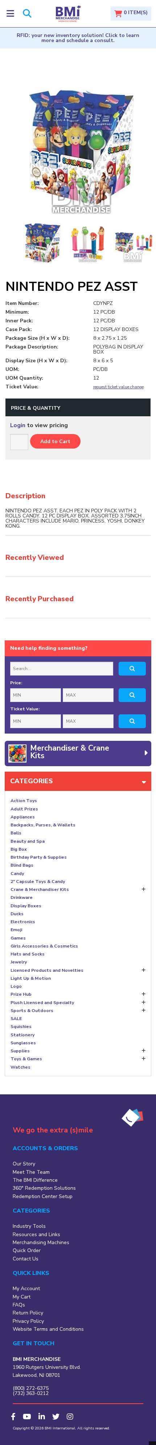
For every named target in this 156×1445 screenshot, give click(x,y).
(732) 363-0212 (31, 1393)
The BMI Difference (35, 1180)
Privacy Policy (28, 1321)
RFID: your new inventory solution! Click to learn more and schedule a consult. (78, 38)
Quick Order (27, 1250)
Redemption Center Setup (43, 1196)
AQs (20, 1304)
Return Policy (28, 1312)
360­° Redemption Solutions (44, 1188)
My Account (26, 1288)
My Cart (21, 1296)
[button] (10, 13)
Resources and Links (36, 1234)
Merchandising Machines (41, 1242)
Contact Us (25, 1258)
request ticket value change (118, 387)
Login (17, 425)
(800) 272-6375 (31, 1388)
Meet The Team (31, 1172)
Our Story (24, 1163)
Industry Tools (29, 1226)
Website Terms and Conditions (48, 1329)
